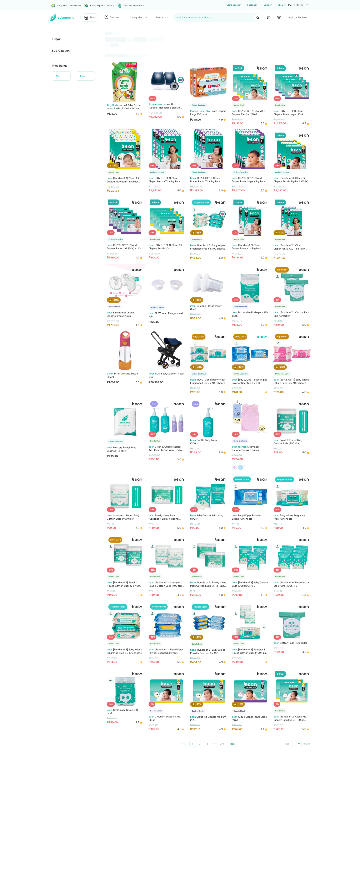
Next (233, 743)
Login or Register (298, 17)
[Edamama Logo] (62, 17)
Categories (136, 17)
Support (268, 5)
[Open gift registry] (269, 17)
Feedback (252, 5)
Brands (160, 17)
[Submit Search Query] (258, 17)
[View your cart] (279, 17)
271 (222, 743)
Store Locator (233, 5)
